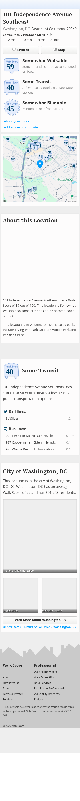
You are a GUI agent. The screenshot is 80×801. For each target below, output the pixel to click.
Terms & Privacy (13, 694)
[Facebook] (12, 671)
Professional (45, 665)
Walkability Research (47, 694)
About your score (16, 121)
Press (6, 688)
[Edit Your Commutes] (50, 34)
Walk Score (12, 665)
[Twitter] (5, 671)
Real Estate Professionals (49, 688)
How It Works (11, 683)
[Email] (19, 671)
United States (12, 627)
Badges (38, 699)
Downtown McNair (34, 35)
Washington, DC (16, 29)
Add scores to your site (21, 127)
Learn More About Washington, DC (40, 620)
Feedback (9, 699)
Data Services (42, 683)
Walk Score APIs (44, 677)
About (6, 677)
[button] (40, 164)
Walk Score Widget (45, 671)
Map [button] (61, 50)
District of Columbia (37, 627)
